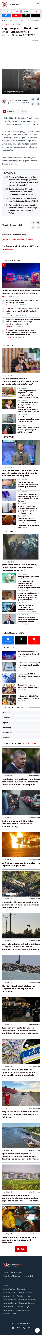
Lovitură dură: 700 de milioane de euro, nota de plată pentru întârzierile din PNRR (22, 311)
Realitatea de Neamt (25, 1292)
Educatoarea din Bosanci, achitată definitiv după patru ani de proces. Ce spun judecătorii (28, 596)
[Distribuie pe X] (38, 104)
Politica (9, 326)
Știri (11, 20)
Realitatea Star (22, 1289)
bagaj (5, 239)
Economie (9, 305)
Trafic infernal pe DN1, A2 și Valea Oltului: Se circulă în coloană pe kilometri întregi (21, 192)
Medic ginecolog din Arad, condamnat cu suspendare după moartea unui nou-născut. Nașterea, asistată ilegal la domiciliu (28, 582)
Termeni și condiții (16, 1272)
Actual (16, 20)
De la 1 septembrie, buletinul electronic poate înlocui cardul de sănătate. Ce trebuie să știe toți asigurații (20, 473)
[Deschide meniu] (37, 4)
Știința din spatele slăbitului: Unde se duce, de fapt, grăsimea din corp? (27, 485)
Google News (8, 249)
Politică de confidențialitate (11, 1276)
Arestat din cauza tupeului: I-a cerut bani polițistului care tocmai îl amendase (19, 1240)
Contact (5, 1272)
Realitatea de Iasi (8, 1310)
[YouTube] (16, 15)
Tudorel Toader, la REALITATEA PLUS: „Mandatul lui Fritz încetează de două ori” (27, 608)
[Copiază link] (33, 99)
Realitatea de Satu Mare (23, 1310)
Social (4, 296)
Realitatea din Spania (9, 1314)
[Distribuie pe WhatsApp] (33, 104)
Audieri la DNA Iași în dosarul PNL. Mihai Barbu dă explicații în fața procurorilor (27, 620)
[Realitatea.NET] (11, 4)
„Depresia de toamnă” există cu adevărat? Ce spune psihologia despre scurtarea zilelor (28, 509)
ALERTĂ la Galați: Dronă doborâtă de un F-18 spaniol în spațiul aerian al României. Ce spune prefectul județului (21, 947)
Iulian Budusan (34, 818)
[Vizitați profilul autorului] (4, 101)
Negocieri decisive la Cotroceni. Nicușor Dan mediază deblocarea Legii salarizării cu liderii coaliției (23, 321)
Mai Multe (21, 1249)
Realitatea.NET (21, 100)
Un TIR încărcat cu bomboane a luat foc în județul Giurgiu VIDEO (23, 199)
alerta (30, 239)
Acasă (5, 20)
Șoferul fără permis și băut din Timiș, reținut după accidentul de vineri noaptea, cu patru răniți (19, 567)
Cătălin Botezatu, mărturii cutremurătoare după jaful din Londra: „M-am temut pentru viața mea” (20, 381)
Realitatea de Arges (23, 1307)
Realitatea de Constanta (26, 1303)
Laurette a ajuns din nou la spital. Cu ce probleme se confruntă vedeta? (28, 419)
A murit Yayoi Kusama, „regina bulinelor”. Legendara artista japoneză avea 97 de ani (27, 393)
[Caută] (31, 4)
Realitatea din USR (8, 1296)
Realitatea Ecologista (9, 1292)
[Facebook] (6, 15)
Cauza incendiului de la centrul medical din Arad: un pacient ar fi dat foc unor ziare (21, 293)
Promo (8, 337)
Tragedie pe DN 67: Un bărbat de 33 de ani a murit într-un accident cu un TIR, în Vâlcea (20, 1114)
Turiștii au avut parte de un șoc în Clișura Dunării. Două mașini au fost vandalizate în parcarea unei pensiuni (20, 1030)
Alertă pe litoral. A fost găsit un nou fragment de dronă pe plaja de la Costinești (19, 989)
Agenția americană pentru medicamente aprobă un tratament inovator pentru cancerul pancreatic (28, 522)
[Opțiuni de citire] (37, 1330)
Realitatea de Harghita (10, 1303)
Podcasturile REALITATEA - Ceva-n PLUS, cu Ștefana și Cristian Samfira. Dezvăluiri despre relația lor (21, 332)
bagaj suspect (18, 239)
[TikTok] (35, 15)
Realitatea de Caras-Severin (27, 1299)
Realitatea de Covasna (24, 1296)
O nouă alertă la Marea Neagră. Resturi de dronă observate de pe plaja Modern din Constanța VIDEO (22, 209)
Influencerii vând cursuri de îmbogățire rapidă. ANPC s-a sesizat (28, 430)
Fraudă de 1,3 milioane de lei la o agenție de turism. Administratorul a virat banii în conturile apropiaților (19, 1072)
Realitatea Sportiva (9, 1289)
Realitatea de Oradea (9, 1299)
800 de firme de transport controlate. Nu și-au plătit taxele (22, 301)
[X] (26, 15)
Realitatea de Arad (8, 1307)
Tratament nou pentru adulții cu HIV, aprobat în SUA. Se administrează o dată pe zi (28, 497)
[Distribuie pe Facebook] (38, 99)
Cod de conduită (28, 1276)
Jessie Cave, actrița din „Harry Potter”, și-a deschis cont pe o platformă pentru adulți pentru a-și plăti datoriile (28, 407)
